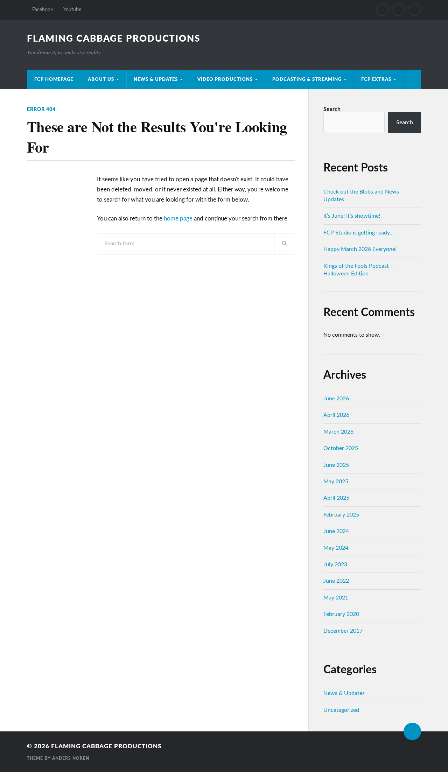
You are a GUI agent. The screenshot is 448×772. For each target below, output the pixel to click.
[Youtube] (398, 9)
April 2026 (336, 415)
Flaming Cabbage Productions (113, 38)
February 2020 (341, 614)
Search (332, 109)
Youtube (72, 9)
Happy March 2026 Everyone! (360, 249)
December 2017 (343, 631)
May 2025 (335, 481)
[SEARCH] (284, 243)
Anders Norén (70, 758)
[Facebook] (382, 9)
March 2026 (338, 432)
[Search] (414, 9)
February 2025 (341, 515)
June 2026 (336, 398)
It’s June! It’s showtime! (351, 216)
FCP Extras (376, 79)
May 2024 (335, 548)
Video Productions (225, 79)
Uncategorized (341, 710)
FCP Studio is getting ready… (358, 233)
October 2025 (340, 448)
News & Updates (156, 79)
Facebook (42, 9)
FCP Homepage (53, 79)
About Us (101, 79)
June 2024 (336, 531)
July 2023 (335, 564)
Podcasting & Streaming (307, 79)
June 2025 (336, 465)
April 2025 (336, 498)
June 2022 (336, 581)
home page (179, 219)
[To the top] (412, 731)
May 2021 (335, 598)
